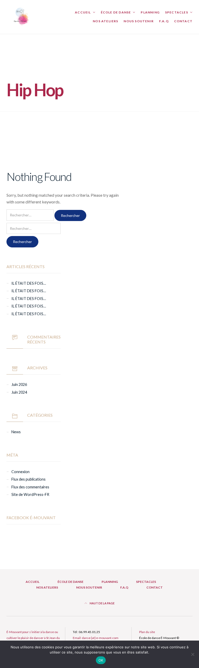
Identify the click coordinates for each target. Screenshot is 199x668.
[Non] (192, 654)
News (16, 432)
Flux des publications (28, 479)
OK (100, 660)
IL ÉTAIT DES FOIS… (28, 283)
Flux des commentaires (30, 487)
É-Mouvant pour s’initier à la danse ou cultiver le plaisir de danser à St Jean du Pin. (33, 638)
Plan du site (147, 632)
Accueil (83, 12)
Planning (150, 12)
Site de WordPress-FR (30, 494)
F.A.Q (164, 21)
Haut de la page (102, 603)
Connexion (20, 471)
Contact (183, 21)
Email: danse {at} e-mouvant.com (95, 638)
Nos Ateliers (105, 21)
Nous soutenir (139, 21)
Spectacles (176, 12)
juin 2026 (19, 384)
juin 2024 (19, 392)
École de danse (116, 12)
